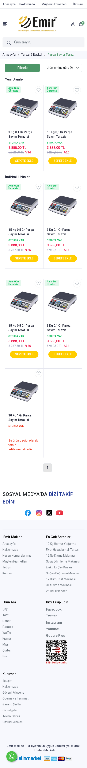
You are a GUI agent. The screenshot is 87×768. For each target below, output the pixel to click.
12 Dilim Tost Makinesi (61, 579)
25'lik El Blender (56, 591)
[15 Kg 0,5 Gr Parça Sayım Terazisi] (63, 107)
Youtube (52, 629)
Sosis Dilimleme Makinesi (63, 561)
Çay (5, 609)
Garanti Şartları (12, 704)
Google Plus (55, 636)
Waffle (7, 632)
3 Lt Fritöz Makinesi (59, 585)
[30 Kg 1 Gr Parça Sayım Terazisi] (24, 390)
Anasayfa (9, 543)
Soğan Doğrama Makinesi (63, 573)
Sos (5, 656)
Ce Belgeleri (10, 710)
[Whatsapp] (11, 756)
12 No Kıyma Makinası (60, 555)
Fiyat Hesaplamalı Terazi (62, 549)
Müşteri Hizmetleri (15, 561)
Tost (5, 615)
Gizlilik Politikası (13, 722)
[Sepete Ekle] (24, 160)
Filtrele (22, 68)
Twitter (51, 616)
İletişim (7, 567)
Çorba (7, 650)
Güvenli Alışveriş (13, 692)
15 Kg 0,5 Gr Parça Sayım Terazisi (59, 134)
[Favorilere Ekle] (38, 90)
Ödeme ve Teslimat (16, 698)
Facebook (53, 609)
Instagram (54, 622)
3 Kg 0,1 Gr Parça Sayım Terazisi (20, 134)
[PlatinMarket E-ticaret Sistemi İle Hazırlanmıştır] (28, 758)
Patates (8, 626)
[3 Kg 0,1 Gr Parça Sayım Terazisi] (24, 107)
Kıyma (7, 638)
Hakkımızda (10, 549)
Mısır (6, 644)
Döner (7, 621)
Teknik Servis (11, 716)
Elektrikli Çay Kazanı (59, 567)
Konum (7, 573)
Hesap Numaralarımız (17, 555)
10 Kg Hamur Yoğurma (61, 543)
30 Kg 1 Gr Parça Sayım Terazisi (19, 418)
